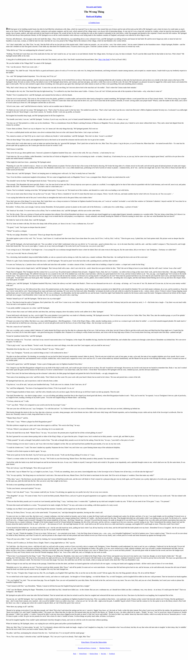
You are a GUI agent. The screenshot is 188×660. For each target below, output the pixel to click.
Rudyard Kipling (94, 16)
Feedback (112, 653)
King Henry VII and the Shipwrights (94, 642)
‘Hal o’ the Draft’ (104, 59)
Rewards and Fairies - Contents (87, 648)
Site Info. (103, 653)
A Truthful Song (94, 23)
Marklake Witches (104, 648)
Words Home (83, 653)
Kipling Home (94, 653)
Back (74, 653)
